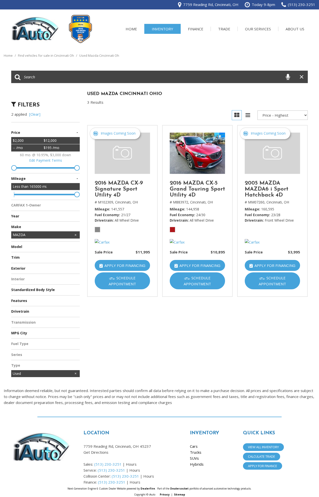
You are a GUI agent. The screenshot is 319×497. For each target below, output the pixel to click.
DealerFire (148, 488)
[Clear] (34, 114)
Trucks (195, 452)
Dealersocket (179, 488)
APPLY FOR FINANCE (262, 466)
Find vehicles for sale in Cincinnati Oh (46, 55)
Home (131, 28)
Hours (131, 464)
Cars (194, 446)
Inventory (162, 28)
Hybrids (197, 464)
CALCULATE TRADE (261, 456)
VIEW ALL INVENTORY (263, 447)
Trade (224, 28)
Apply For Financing (124, 265)
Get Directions (95, 452)
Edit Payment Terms (45, 160)
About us (295, 28)
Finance (195, 28)
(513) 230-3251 (108, 464)
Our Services (258, 28)
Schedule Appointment (122, 280)
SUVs (194, 458)
